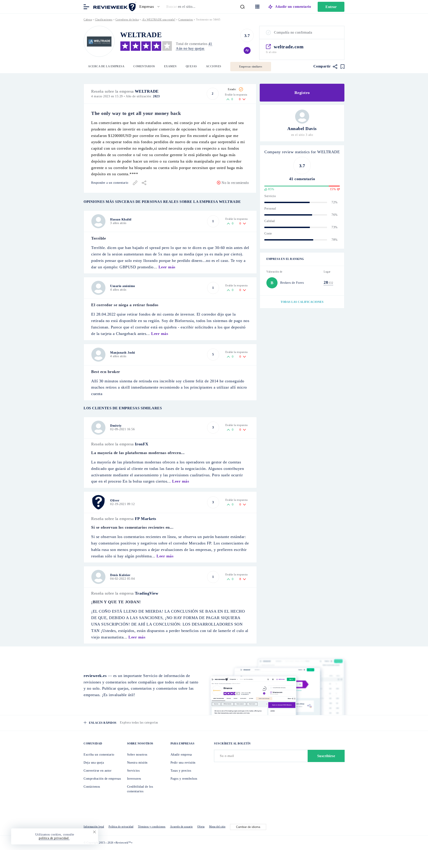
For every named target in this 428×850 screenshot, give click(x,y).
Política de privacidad (121, 826)
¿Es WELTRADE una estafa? (158, 19)
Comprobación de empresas (102, 778)
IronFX (141, 444)
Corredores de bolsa (127, 19)
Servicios (133, 770)
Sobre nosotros (137, 754)
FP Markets (145, 518)
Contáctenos (92, 786)
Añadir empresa (181, 754)
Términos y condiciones (152, 826)
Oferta (201, 826)
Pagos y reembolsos (184, 778)
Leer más (166, 267)
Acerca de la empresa (106, 66)
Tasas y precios (181, 770)
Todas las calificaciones (302, 302)
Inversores (134, 778)
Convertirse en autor (97, 770)
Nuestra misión (137, 762)
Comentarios (144, 66)
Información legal (94, 826)
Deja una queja (94, 762)
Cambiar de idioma (248, 827)
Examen (170, 66)
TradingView (146, 593)
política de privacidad (54, 838)
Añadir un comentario (293, 6)
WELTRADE (147, 91)
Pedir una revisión (183, 762)
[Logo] (99, 41)
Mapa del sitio (217, 826)
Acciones (213, 66)
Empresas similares (250, 66)
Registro (302, 92)
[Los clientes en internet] (113, 6)
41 (210, 44)
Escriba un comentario (99, 754)
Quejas (191, 66)
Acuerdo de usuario (181, 826)
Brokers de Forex (292, 282)
